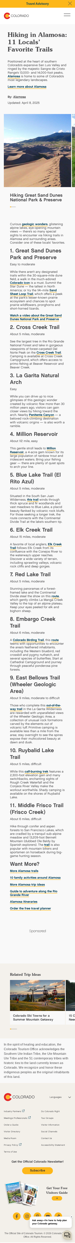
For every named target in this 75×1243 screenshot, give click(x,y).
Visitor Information (50, 1125)
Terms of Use (10, 1152)
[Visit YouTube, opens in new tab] (48, 1216)
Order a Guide (11, 1125)
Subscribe (37, 1170)
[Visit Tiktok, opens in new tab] (58, 1216)
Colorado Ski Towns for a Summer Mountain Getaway (33, 1017)
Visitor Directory (12, 1132)
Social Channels (49, 1132)
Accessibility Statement (53, 1145)
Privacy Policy (11, 1145)
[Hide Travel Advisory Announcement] (70, 3)
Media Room (10, 1138)
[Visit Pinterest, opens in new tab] (37, 1216)
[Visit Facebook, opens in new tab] (17, 1216)
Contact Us (46, 1138)
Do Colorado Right (50, 1111)
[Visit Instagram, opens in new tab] (27, 1216)
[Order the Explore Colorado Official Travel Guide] (57, 1198)
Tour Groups (47, 1118)
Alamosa (19, 97)
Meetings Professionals (15, 1118)
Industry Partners (12, 1111)
